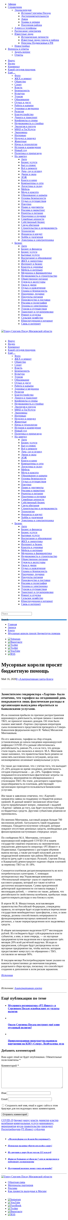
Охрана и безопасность (34, 290)
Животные (21, 141)
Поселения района (31, 25)
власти (34, 1120)
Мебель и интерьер (32, 269)
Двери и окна (28, 174)
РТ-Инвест (27, 1129)
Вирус (11, 60)
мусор (20, 1126)
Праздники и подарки (33, 216)
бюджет (18, 1120)
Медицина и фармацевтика (36, 272)
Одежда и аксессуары (33, 281)
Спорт (18, 84)
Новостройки (22, 46)
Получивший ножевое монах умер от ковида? (30, 1168)
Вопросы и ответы (18, 49)
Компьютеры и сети (32, 183)
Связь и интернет (31, 323)
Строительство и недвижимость (39, 228)
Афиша (12, 4)
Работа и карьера (24, 105)
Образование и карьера (34, 195)
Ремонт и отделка (31, 314)
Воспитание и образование (36, 257)
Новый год (21, 150)
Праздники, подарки (32, 293)
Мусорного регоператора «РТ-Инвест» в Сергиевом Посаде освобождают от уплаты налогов (33, 1008)
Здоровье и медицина (27, 108)
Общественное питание (34, 278)
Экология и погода (25, 126)
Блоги (11, 630)
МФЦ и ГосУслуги (25, 129)
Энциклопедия (23, 10)
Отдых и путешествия (33, 201)
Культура (20, 93)
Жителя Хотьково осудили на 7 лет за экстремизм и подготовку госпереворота (33, 1160)
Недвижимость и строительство (39, 275)
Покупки (26, 204)
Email (4, 1099)
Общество (20, 81)
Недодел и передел (25, 138)
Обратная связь (16, 1182)
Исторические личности (35, 37)
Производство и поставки (35, 299)
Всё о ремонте (29, 168)
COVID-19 (7, 1120)
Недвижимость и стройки (29, 123)
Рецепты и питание (32, 213)
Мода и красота (30, 192)
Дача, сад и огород (31, 171)
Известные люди (24, 34)
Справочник (15, 7)
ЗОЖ (24, 177)
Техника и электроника (34, 305)
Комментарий (10, 1065)
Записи (12, 627)
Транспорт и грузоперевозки (37, 311)
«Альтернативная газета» (32, 679)
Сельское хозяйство (32, 317)
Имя (3, 1093)
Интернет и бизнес (31, 263)
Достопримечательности (35, 16)
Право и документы (32, 207)
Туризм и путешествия (34, 308)
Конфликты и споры (26, 120)
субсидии (39, 1129)
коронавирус (46, 1123)
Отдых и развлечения (33, 287)
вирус (26, 1120)
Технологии (28, 231)
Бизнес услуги (29, 162)
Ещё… (11, 72)
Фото (17, 75)
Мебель (25, 189)
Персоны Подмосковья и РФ (37, 43)
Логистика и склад (31, 186)
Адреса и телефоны (25, 28)
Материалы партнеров (20, 1185)
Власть (18, 87)
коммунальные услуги (26, 1123)
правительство (32, 1126)
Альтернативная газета (28, 988)
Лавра (24, 19)
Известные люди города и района (40, 40)
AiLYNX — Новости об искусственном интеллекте (44, 1202)
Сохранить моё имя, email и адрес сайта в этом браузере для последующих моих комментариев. (29, 1107)
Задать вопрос (22, 52)
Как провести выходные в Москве (27, 1191)
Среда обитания (30, 225)
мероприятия (8, 1126)
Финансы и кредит (31, 234)
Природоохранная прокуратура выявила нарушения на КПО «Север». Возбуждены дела (36, 1042)
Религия (19, 111)
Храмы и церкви (30, 22)
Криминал (14, 66)
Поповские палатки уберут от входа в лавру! (30, 1145)
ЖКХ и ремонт (23, 78)
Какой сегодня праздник (21, 69)
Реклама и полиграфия (34, 302)
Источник (7, 975)
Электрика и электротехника (37, 240)
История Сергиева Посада (36, 13)
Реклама (12, 1188)
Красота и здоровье (32, 266)
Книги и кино (29, 180)
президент (47, 1126)
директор (44, 1120)
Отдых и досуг (23, 102)
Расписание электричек (28, 31)
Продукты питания (32, 296)
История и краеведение (28, 147)
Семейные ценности (32, 219)
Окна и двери (28, 284)
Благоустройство (24, 114)
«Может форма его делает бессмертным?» (29, 1139)
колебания (7, 1123)
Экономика (21, 132)
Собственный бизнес (33, 222)
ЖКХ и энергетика (32, 260)
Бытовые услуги (30, 255)
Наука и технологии (26, 144)
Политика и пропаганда (28, 153)
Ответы (19, 54)
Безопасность (22, 90)
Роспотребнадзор (11, 1129)
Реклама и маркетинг (33, 210)
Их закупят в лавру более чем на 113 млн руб (29, 1152)
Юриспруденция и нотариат (37, 320)
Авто (24, 159)
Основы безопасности (33, 198)
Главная (12, 624)
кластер (54, 1120)
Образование (22, 99)
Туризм (19, 96)
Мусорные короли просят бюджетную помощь (34, 633)
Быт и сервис (28, 165)
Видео (11, 63)
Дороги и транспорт (26, 117)
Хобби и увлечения (32, 237)
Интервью (20, 135)
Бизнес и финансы (31, 249)
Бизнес (18, 243)
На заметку (21, 156)
